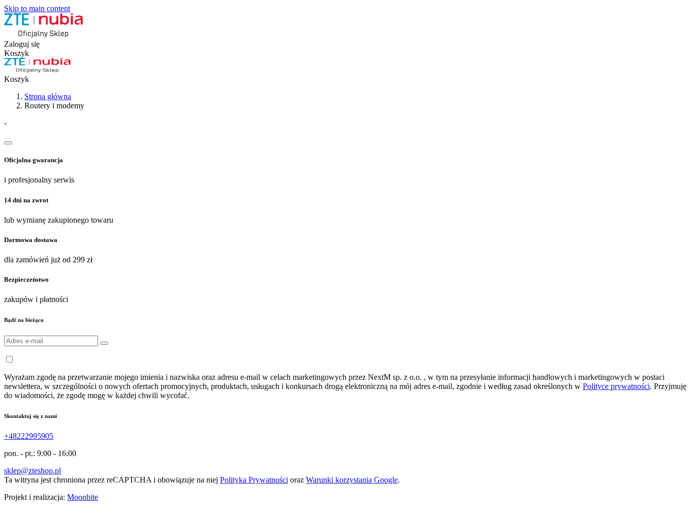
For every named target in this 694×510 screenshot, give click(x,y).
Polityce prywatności (616, 386)
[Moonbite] (43, 35)
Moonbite (82, 497)
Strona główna (47, 96)
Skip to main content (37, 8)
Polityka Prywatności (254, 479)
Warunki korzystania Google (352, 479)
